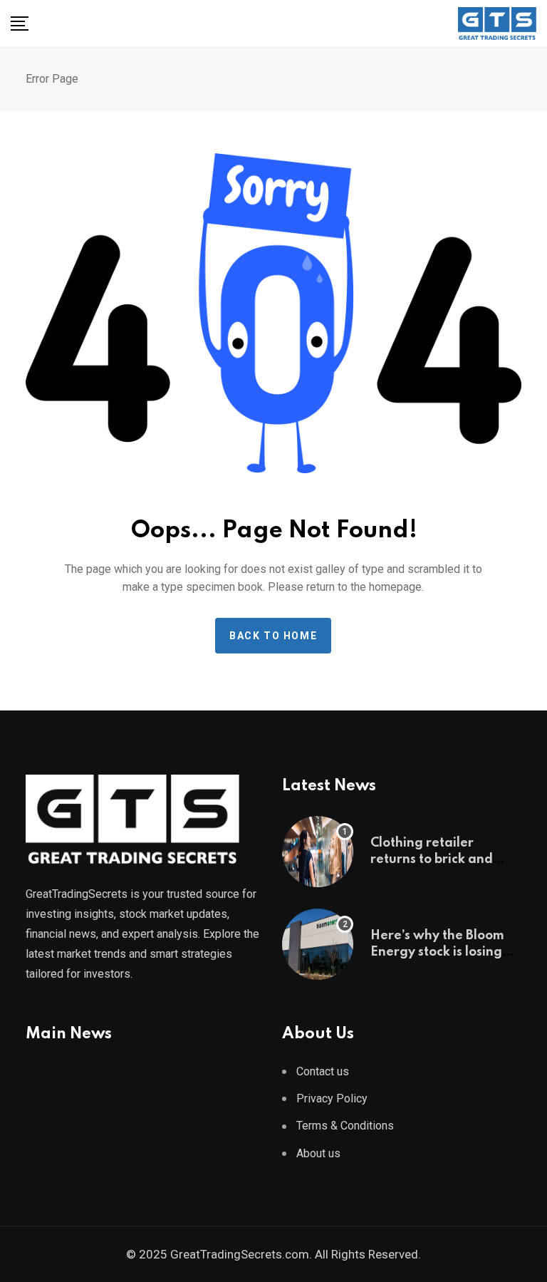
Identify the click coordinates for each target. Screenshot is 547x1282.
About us (318, 1153)
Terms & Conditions (345, 1125)
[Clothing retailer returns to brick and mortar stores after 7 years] (317, 851)
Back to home (273, 635)
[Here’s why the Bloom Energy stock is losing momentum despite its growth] (317, 944)
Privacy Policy (332, 1098)
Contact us (322, 1071)
